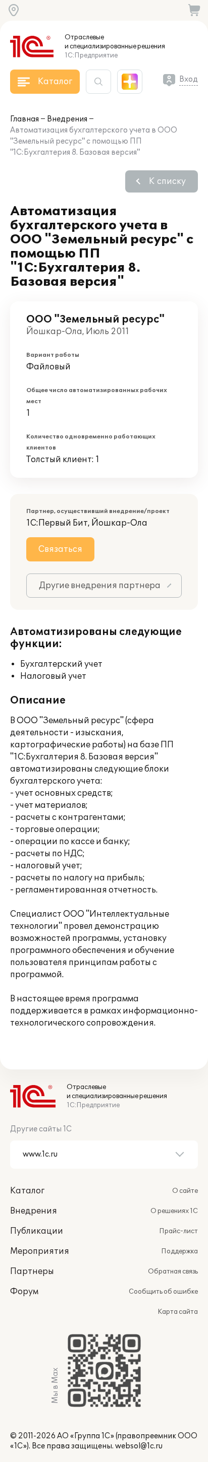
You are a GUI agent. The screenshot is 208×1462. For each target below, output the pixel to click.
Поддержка (179, 1251)
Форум (24, 1292)
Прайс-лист (178, 1231)
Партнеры (32, 1271)
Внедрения (67, 119)
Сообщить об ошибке (163, 1292)
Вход (188, 79)
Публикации (36, 1231)
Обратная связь (173, 1271)
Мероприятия (39, 1251)
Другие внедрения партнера (100, 586)
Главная (24, 119)
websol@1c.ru (139, 1446)
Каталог (27, 1191)
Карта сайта (178, 1312)
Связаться (60, 549)
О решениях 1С (174, 1211)
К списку (167, 181)
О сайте (185, 1191)
